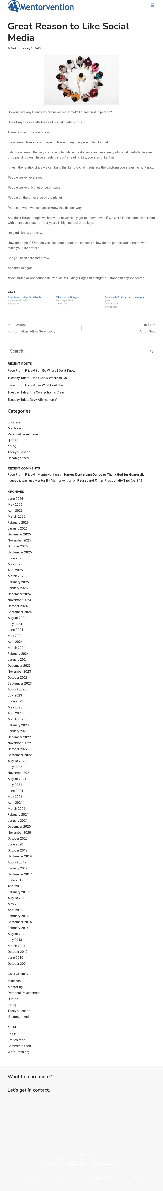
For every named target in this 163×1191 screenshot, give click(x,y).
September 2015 (20, 922)
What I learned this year (68, 297)
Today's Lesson (19, 452)
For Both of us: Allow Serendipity (31, 328)
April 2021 (15, 803)
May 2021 (15, 797)
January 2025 (18, 588)
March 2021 (16, 809)
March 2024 (16, 648)
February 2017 (18, 892)
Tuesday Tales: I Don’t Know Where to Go (37, 378)
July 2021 (15, 785)
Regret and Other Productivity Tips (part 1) (109, 480)
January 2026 (18, 528)
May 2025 (15, 564)
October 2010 (18, 952)
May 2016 (15, 904)
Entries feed (16, 1040)
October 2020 (18, 838)
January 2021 (18, 821)
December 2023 (19, 666)
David (14, 48)
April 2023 (15, 713)
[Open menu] (152, 6)
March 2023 (16, 719)
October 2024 (18, 606)
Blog (133, 1177)
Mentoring (15, 428)
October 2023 (18, 677)
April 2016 (15, 910)
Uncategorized (18, 458)
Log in (12, 1034)
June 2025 (15, 558)
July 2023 (15, 695)
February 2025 (18, 582)
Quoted (13, 440)
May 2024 (15, 636)
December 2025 (19, 534)
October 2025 (18, 546)
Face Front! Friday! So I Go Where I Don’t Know (41, 370)
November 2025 (19, 540)
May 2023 (15, 707)
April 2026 (15, 510)
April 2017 (15, 886)
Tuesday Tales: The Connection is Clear (36, 392)
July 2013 (15, 940)
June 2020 (15, 844)
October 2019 (18, 850)
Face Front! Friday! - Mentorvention (33, 474)
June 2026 (15, 499)
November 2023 (19, 671)
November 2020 (19, 832)
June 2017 (15, 880)
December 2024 (19, 594)
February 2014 (18, 928)
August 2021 (17, 779)
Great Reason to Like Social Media (25, 297)
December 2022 (19, 737)
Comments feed (19, 1046)
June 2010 (15, 958)
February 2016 (18, 916)
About (30, 1177)
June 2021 (15, 791)
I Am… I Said (146, 328)
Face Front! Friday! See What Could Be (35, 385)
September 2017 (20, 874)
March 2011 (16, 946)
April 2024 (15, 642)
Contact (62, 1177)
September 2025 (20, 552)
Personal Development (24, 434)
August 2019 (17, 862)
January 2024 (18, 659)
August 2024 (17, 618)
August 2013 (17, 934)
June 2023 (15, 701)
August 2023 (17, 689)
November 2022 (19, 743)
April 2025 (15, 570)
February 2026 (18, 522)
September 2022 (20, 755)
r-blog (12, 446)
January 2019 (18, 868)
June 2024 (15, 630)
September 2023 (20, 683)
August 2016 (17, 898)
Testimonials (99, 1177)
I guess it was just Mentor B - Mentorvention (40, 480)
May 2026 (15, 504)
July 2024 (15, 624)
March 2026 (16, 516)
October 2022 (18, 749)
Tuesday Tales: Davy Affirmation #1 (33, 400)
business (14, 422)
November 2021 (19, 773)
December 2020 (19, 826)
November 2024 (19, 600)
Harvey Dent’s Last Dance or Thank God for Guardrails (104, 474)
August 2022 (17, 761)
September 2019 (20, 856)
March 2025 (16, 576)
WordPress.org (18, 1052)
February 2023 (18, 725)
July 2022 (15, 767)
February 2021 (18, 814)
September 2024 (20, 612)
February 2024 (18, 654)
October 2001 (18, 964)
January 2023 (18, 731)
